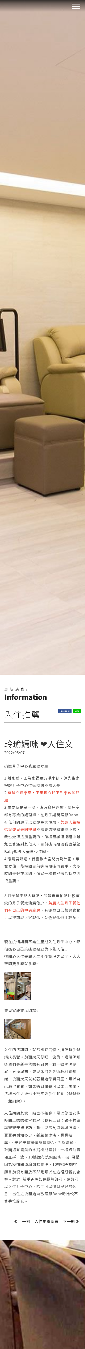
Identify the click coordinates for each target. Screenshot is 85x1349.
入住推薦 (46, 1221)
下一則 (69, 1221)
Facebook (65, 711)
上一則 (24, 1221)
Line (77, 711)
